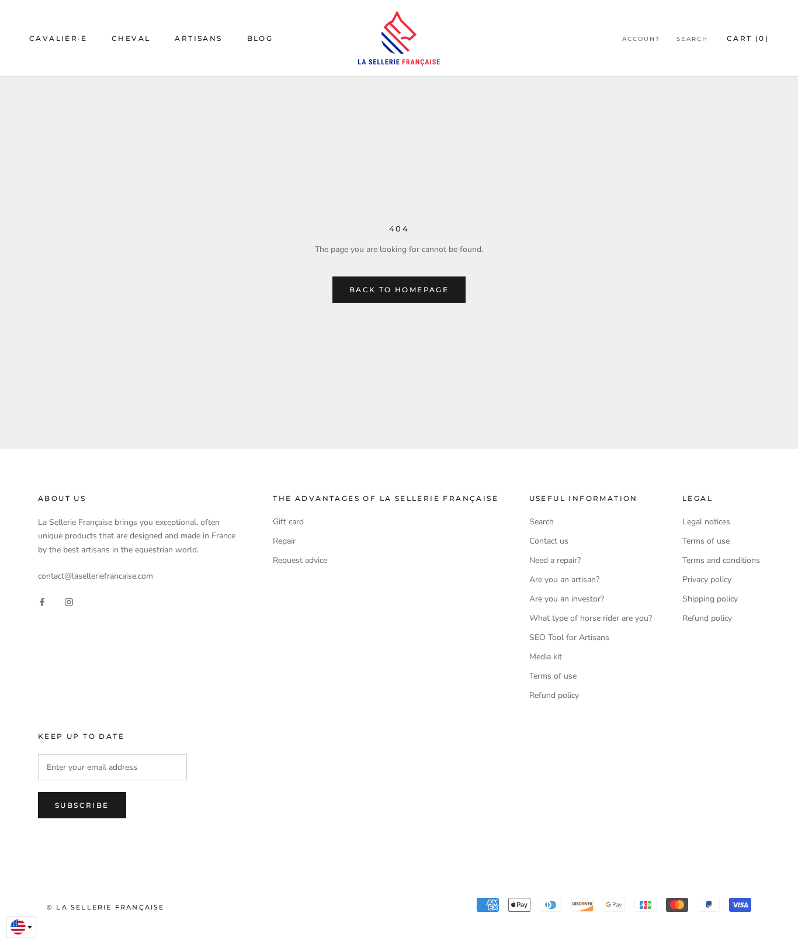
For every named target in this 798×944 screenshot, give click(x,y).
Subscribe (82, 805)
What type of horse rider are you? (590, 618)
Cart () (748, 38)
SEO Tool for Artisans (569, 637)
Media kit (545, 656)
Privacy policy (706, 579)
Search (692, 39)
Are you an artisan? (564, 579)
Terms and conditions (721, 560)
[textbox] (21, 927)
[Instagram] (69, 601)
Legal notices (706, 521)
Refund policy (554, 695)
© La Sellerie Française (106, 907)
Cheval (131, 38)
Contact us (548, 541)
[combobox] (21, 928)
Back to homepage (399, 289)
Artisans (198, 38)
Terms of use (553, 676)
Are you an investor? (566, 598)
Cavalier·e (58, 38)
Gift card (288, 521)
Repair (284, 541)
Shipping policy (710, 598)
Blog (260, 38)
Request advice (300, 560)
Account (641, 39)
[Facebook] (42, 601)
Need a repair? (555, 560)
